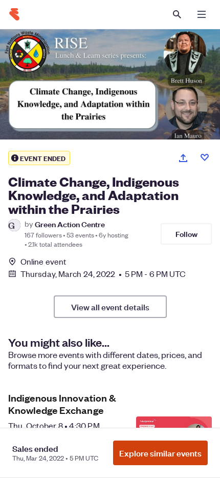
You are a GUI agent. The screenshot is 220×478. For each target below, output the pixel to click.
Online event (43, 261)
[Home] (14, 14)
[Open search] (177, 14)
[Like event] (204, 157)
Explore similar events (160, 453)
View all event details (110, 306)
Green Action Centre (70, 224)
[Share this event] (183, 158)
